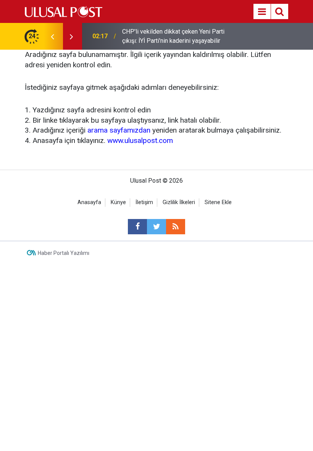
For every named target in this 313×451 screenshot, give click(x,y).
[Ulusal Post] (63, 11)
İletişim (144, 202)
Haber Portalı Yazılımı (63, 253)
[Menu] (262, 12)
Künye (118, 202)
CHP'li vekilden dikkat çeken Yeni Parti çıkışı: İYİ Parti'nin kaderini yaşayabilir (173, 36)
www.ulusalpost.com (140, 140)
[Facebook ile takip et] (137, 226)
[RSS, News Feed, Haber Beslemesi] (175, 226)
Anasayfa (89, 202)
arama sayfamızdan (118, 130)
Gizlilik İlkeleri (179, 202)
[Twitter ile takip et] (156, 226)
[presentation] (52, 36)
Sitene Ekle (218, 202)
